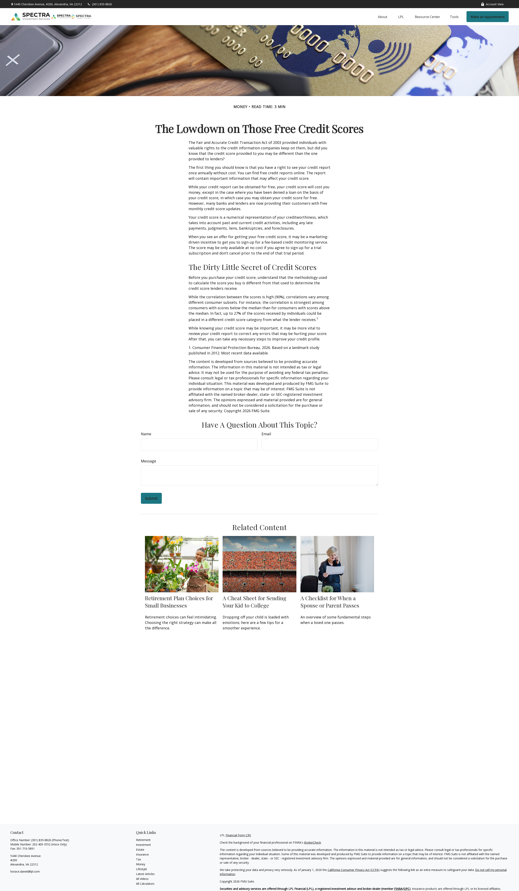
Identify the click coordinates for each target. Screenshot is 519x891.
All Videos (142, 879)
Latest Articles (145, 874)
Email (266, 433)
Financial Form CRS (238, 835)
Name (146, 433)
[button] (382, 16)
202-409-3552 (41, 844)
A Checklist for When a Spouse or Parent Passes (329, 601)
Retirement (143, 840)
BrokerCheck (312, 842)
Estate (140, 849)
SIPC (406, 889)
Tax (138, 859)
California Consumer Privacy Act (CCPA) (354, 870)
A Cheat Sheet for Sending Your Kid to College (254, 601)
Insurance (142, 854)
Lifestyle (141, 869)
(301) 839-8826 (102, 4)
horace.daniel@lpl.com (25, 871)
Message (148, 461)
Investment (143, 845)
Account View (495, 4)
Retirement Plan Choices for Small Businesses (179, 601)
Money (140, 864)
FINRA (398, 889)
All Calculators (145, 884)
